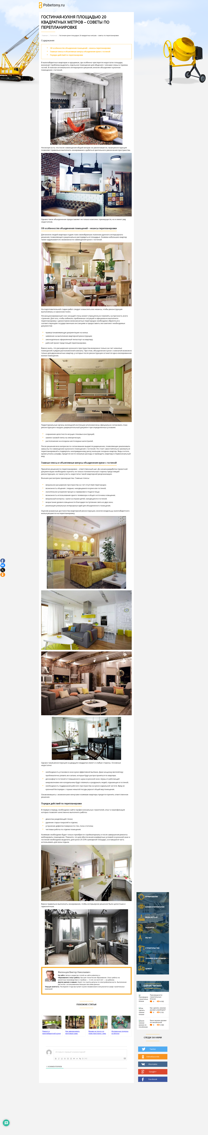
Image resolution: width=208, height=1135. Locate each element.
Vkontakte (152, 1064)
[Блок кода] (77, 1058)
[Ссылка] (80, 1058)
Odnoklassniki (152, 1056)
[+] (86, 1058)
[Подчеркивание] (61, 1058)
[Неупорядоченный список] (70, 1058)
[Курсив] (58, 1058)
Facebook (152, 1079)
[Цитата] (74, 1058)
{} (83, 1058)
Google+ (153, 1071)
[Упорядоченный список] (67, 1058)
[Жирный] (55, 1058)
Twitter (153, 1049)
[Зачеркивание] (64, 1058)
